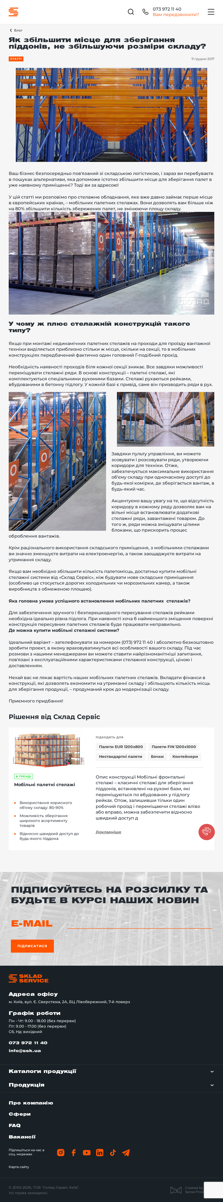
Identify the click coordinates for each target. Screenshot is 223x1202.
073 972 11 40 (167, 9)
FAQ (15, 1126)
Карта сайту (19, 1167)
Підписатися (32, 946)
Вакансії (22, 1137)
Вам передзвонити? (176, 14)
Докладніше (108, 832)
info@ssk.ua (25, 1051)
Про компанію (31, 1103)
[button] (207, 832)
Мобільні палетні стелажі (44, 784)
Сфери (19, 1114)
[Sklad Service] (13, 12)
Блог (18, 30)
